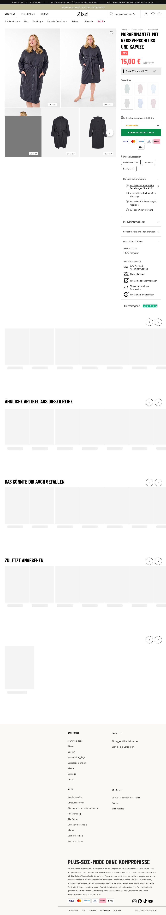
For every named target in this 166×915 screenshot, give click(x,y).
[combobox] (124, 14)
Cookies (92, 910)
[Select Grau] (127, 103)
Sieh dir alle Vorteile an (123, 746)
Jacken (71, 751)
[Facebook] (140, 901)
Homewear (148, 162)
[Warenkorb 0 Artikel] (159, 14)
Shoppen (10, 13)
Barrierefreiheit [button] (75, 835)
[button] (154, 71)
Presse (115, 803)
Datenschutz (73, 910)
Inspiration (28, 13)
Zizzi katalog (118, 808)
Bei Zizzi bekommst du (134, 178)
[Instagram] (134, 901)
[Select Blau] (153, 89)
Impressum (105, 910)
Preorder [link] (89, 21)
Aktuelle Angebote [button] (56, 21)
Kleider (71, 768)
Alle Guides (73, 819)
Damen (124, 29)
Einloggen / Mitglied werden (125, 741)
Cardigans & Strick (77, 762)
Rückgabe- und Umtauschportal (83, 808)
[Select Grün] (127, 89)
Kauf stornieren (75, 841)
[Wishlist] (111, 32)
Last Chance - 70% (130, 162)
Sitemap (117, 910)
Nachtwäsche (137, 29)
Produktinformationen (134, 221)
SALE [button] (100, 21)
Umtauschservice (76, 802)
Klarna (71, 830)
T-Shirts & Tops (75, 740)
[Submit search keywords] (111, 13)
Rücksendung (74, 813)
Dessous (72, 773)
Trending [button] (36, 21)
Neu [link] (26, 21)
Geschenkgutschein (77, 824)
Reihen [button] (75, 21)
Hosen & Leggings (76, 757)
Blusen (71, 746)
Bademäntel (153, 29)
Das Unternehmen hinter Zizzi (126, 797)
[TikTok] (145, 901)
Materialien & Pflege (132, 241)
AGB (83, 910)
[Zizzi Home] (83, 13)
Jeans (71, 779)
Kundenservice (75, 797)
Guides (45, 13)
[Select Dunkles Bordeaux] (140, 89)
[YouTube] (150, 901)
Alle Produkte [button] (11, 21)
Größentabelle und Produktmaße (139, 231)
